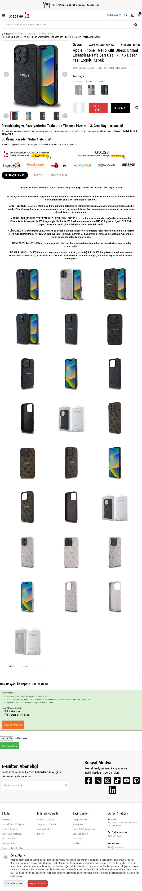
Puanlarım (77, 843)
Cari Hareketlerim (80, 834)
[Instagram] (108, 780)
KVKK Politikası (8, 843)
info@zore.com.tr (116, 847)
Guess (77, 44)
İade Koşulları (59, 175)
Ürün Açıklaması (15, 175)
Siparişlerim (78, 824)
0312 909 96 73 (114, 836)
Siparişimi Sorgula (45, 819)
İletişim (40, 834)
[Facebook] (88, 780)
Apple (21, 33)
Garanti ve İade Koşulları (13, 848)
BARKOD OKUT (114, 15)
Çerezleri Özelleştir (14, 883)
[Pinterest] (136, 780)
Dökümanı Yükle (9, 746)
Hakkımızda (7, 819)
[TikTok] (117, 780)
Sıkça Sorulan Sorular (47, 824)
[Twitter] (98, 780)
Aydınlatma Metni (9, 838)
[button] (6, 74)
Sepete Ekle (98, 108)
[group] (35, 74)
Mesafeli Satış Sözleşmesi (13, 824)
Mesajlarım (77, 838)
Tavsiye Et (38, 175)
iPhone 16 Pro (46, 33)
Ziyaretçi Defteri (44, 829)
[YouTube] (127, 780)
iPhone (31, 33)
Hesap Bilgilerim (80, 819)
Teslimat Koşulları (10, 829)
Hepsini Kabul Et (37, 883)
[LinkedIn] (112, 790)
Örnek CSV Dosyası (13, 724)
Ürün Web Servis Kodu (18, 715)
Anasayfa (9, 33)
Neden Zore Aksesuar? (12, 834)
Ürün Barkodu (13, 711)
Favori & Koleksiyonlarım (84, 829)
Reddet (50, 872)
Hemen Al (120, 108)
